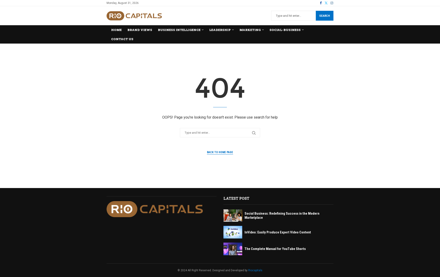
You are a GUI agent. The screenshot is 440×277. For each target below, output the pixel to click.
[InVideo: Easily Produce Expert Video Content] (232, 232)
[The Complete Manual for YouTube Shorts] (232, 249)
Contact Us (122, 39)
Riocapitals (255, 270)
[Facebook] (321, 3)
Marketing (250, 30)
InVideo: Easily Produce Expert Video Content (278, 232)
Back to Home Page (220, 152)
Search (324, 15)
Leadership (220, 30)
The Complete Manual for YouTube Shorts (275, 249)
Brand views (139, 30)
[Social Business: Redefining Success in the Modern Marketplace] (232, 215)
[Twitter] (326, 3)
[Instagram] (331, 3)
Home (116, 30)
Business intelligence (179, 30)
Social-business (285, 30)
